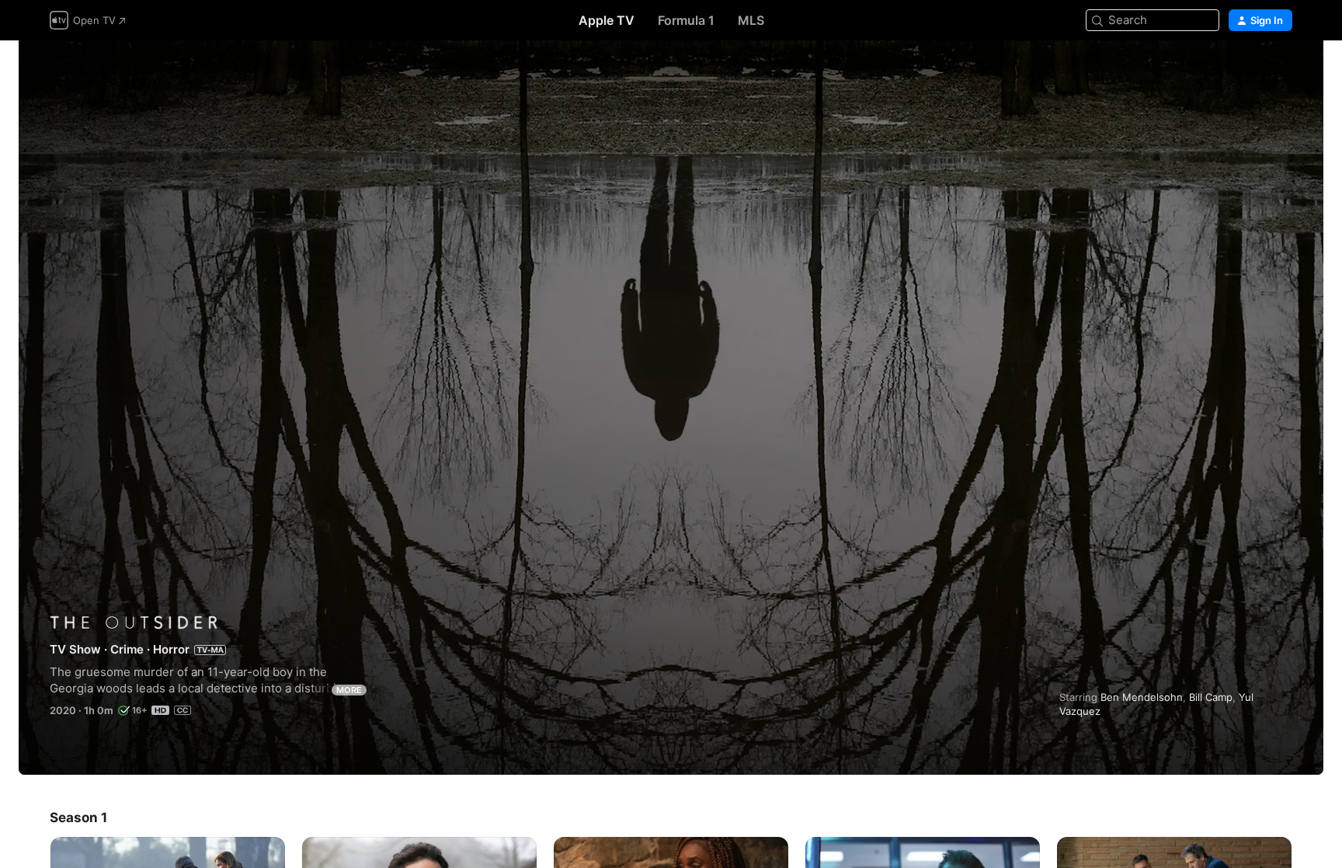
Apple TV (606, 20)
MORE (349, 690)
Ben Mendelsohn (1141, 697)
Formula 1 (686, 20)
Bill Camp (1210, 697)
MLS (751, 20)
